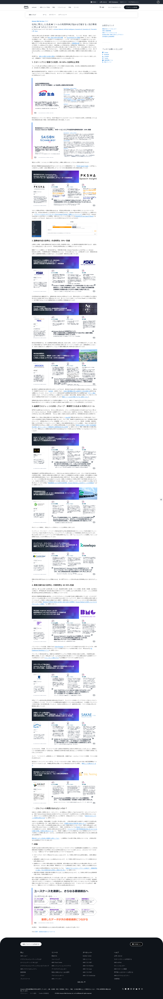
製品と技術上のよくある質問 (60, 972)
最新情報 (23, 972)
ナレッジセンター (119, 966)
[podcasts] (139, 989)
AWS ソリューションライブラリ (61, 966)
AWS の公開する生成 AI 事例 (46, 56)
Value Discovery (59, 646)
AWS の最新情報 (106, 30)
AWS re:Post (117, 962)
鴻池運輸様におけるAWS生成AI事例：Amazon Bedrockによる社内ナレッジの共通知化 (71, 483)
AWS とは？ (24, 956)
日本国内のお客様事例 (108, 36)
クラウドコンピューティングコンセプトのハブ (34, 966)
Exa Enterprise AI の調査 (73, 37)
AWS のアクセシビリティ (121, 975)
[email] (142, 989)
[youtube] (136, 989)
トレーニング (56, 959)
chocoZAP (67, 417)
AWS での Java (87, 969)
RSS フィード (107, 62)
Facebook (106, 54)
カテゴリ (51, 14)
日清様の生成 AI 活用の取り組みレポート (75, 823)
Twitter (106, 52)
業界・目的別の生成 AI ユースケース (45, 931)
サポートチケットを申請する (123, 959)
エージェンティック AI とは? (29, 962)
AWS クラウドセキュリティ (28, 969)
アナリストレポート (58, 975)
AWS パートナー (57, 979)
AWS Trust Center (57, 962)
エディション (61, 14)
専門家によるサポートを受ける (123, 972)
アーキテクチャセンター (59, 969)
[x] (123, 989)
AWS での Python (88, 966)
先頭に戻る (80, 982)
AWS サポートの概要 (120, 969)
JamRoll (50, 391)
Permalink (94, 29)
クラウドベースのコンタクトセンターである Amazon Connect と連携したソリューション (58, 214)
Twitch (106, 58)
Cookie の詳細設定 (44, 993)
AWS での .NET (87, 962)
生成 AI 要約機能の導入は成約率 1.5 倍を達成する (77, 391)
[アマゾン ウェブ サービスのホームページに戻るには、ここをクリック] (26, 8)
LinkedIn (106, 56)
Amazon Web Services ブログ (40, 21)
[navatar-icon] (158, 2)
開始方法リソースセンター (109, 29)
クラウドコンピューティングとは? (30, 959)
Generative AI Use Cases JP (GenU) (84, 216)
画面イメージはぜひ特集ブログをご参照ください (75, 397)
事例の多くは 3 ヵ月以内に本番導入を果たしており (45, 838)
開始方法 (54, 956)
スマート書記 (91, 393)
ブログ (22, 975)
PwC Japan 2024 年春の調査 (55, 37)
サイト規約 (33, 993)
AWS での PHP (87, 972)
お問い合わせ (118, 956)
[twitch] (133, 989)
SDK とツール (87, 959)
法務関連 (117, 979)
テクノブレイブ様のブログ (52, 657)
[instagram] (131, 989)
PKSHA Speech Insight (82, 166)
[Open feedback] (161, 499)
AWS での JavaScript (89, 975)
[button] (160, 2)
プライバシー (24, 993)
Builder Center (87, 956)
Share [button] (36, 31)
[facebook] (125, 989)
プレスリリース (25, 979)
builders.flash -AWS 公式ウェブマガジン (113, 34)
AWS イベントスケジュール (109, 32)
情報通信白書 (75, 43)
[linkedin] (128, 989)
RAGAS (78, 827)
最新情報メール (108, 60)
